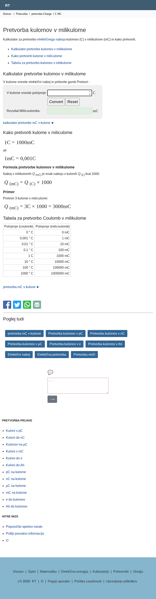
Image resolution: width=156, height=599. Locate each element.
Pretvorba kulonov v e (65, 344)
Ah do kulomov (16, 506)
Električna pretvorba (51, 354)
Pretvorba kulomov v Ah (105, 344)
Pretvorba (21, 13)
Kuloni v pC (14, 430)
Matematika (48, 571)
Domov (7, 13)
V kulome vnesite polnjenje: (27, 93)
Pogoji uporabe (59, 581)
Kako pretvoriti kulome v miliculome (36, 56)
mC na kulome (16, 492)
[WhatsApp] (27, 307)
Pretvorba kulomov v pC (65, 333)
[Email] (37, 307)
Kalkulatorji (101, 571)
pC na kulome (16, 472)
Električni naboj (19, 354)
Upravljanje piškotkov (121, 581)
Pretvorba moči (84, 354)
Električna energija (74, 571)
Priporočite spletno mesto (24, 526)
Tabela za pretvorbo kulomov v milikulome (41, 63)
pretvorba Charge (41, 13)
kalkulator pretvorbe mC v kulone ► (28, 122)
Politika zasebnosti (88, 581)
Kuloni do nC (15, 437)
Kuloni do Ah (15, 465)
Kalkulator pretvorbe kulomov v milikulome (41, 49)
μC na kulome (16, 485)
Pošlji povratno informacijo (25, 533)
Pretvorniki (121, 571)
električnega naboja (51, 39)
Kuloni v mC (15, 451)
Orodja (138, 571)
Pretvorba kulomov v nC (107, 333)
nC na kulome (16, 479)
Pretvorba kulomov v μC (25, 344)
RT (7, 5)
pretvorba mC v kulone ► (21, 287)
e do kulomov (15, 499)
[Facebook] (7, 307)
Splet (32, 571)
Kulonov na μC (16, 444)
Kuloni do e (14, 458)
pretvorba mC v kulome (24, 333)
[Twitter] (17, 307)
